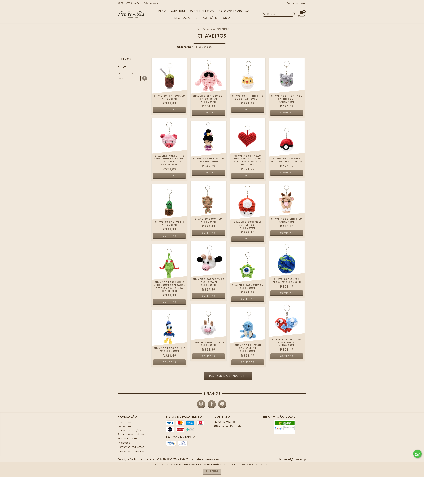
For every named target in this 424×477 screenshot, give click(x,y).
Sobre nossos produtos (131, 434)
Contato (227, 17)
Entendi (212, 471)
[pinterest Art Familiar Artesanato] (222, 404)
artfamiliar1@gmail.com (146, 3)
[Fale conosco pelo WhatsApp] (417, 454)
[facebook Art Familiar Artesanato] (212, 404)
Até (131, 73)
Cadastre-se (292, 3)
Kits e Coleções (206, 17)
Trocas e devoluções (129, 430)
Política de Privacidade (131, 451)
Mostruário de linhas (129, 438)
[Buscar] (263, 14)
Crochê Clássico (202, 11)
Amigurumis (209, 29)
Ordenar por (185, 46)
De (119, 73)
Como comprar (126, 426)
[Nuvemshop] (291, 460)
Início (162, 11)
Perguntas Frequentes (131, 446)
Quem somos (125, 422)
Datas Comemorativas (233, 11)
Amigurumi (178, 11)
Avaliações (124, 442)
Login (303, 3)
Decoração (182, 17)
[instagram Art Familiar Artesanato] (201, 404)
